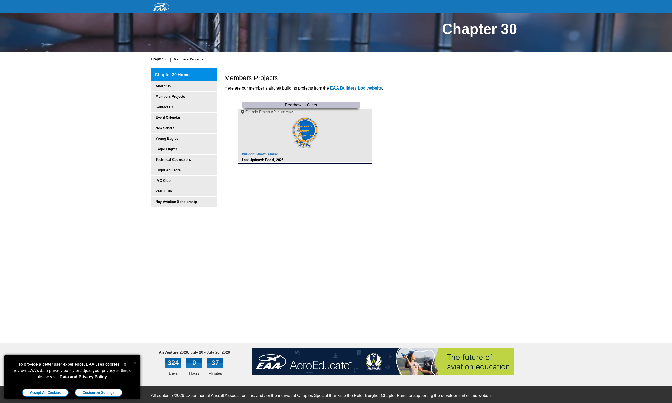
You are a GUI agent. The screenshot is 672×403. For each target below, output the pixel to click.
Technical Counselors (173, 160)
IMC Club (163, 181)
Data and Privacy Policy (83, 377)
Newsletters (165, 128)
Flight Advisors (168, 170)
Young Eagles (167, 139)
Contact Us (164, 107)
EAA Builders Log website (356, 88)
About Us (163, 86)
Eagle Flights (166, 149)
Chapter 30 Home (172, 75)
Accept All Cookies (45, 393)
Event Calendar (168, 118)
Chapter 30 (159, 59)
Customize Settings (98, 393)
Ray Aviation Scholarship (176, 202)
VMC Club (164, 191)
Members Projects (188, 59)
